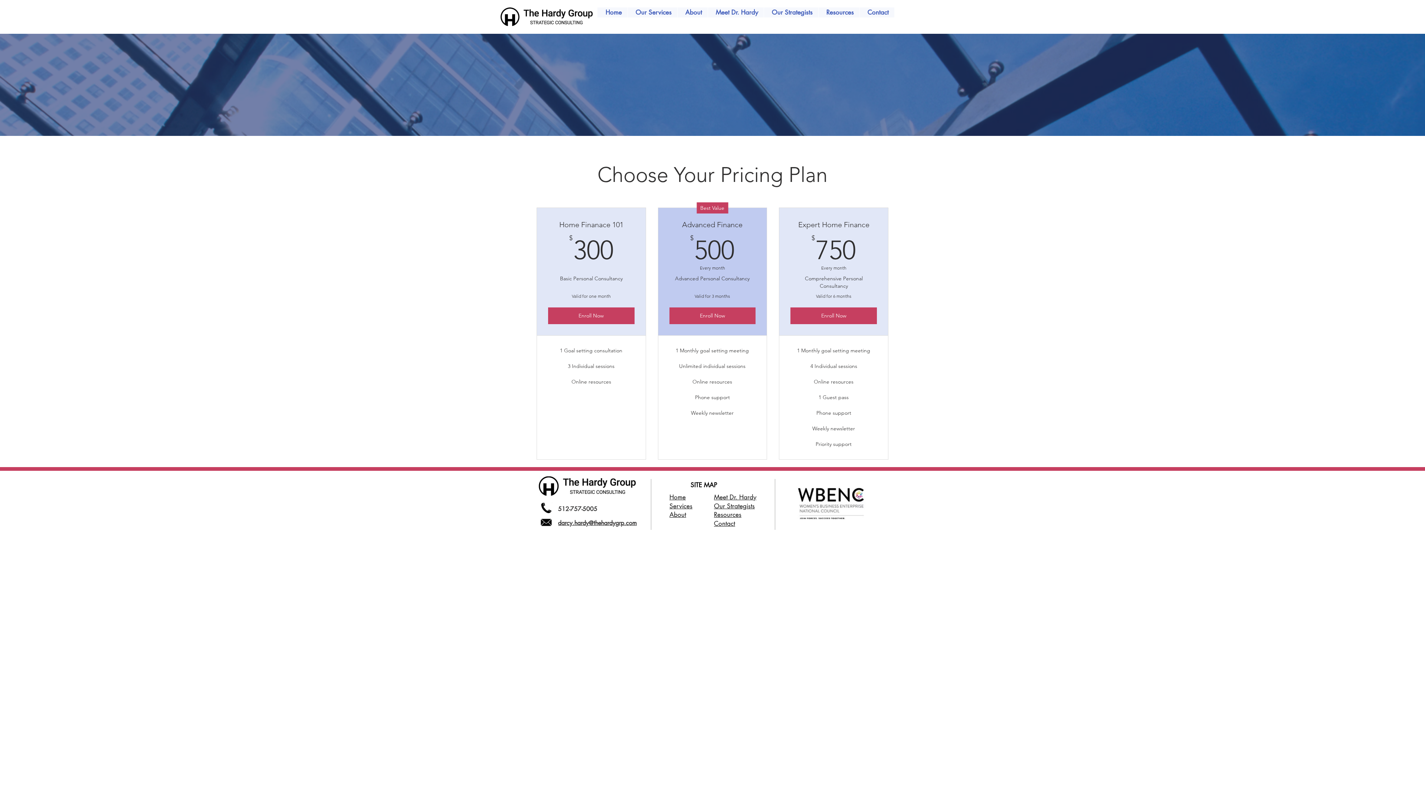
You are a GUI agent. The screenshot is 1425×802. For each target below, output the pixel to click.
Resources (727, 515)
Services (680, 506)
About (677, 515)
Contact (724, 523)
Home (677, 497)
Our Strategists (734, 506)
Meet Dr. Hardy (735, 497)
